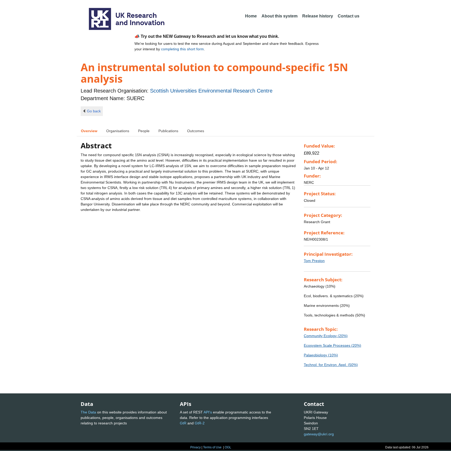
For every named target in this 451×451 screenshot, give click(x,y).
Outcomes (195, 131)
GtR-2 (200, 423)
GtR (183, 423)
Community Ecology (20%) (326, 336)
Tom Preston (314, 261)
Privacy (195, 447)
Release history (317, 16)
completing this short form (182, 49)
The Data (88, 412)
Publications (168, 131)
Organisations (117, 131)
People (144, 131)
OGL (228, 447)
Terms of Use (212, 447)
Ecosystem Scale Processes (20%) (332, 345)
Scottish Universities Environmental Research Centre (211, 91)
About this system (280, 16)
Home (251, 16)
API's (208, 412)
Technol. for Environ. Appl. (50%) (331, 365)
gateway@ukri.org (319, 434)
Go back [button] (94, 111)
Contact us (348, 16)
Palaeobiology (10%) (321, 355)
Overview (89, 131)
